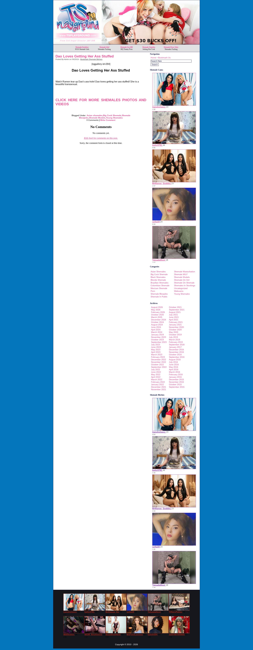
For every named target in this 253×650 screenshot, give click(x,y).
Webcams (178, 291)
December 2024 (158, 319)
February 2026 (158, 312)
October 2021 (175, 307)
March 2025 (156, 317)
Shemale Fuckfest (82, 47)
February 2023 (158, 357)
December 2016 (176, 349)
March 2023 (156, 354)
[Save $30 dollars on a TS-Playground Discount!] (126, 43)
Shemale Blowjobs (159, 294)
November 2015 (176, 382)
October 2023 (157, 339)
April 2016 (173, 369)
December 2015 (176, 379)
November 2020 (176, 327)
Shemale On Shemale (184, 283)
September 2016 (176, 357)
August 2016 (175, 359)
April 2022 (155, 377)
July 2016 (173, 362)
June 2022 (156, 372)
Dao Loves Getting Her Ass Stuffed (84, 56)
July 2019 (173, 337)
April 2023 (155, 352)
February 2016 (176, 374)
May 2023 (155, 349)
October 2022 (157, 364)
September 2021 (176, 310)
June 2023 (156, 347)
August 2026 (157, 307)
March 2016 (174, 372)
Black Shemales (158, 277)
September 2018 (176, 344)
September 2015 (176, 387)
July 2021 (173, 314)
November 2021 (158, 389)
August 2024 (157, 324)
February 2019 (176, 342)
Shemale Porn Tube (171, 47)
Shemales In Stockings (184, 285)
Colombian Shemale (160, 285)
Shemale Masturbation (184, 271)
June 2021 (174, 317)
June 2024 (156, 327)
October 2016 (175, 354)
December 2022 (158, 359)
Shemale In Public (159, 296)
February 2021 (176, 322)
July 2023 (155, 344)
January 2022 (157, 384)
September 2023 (159, 342)
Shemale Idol (104, 47)
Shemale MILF (181, 274)
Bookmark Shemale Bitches (91, 59)
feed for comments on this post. (101, 138)
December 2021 (158, 387)
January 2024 (157, 334)
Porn (153, 291)
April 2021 (173, 319)
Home (153, 57)
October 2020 (175, 329)
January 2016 (175, 377)
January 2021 (175, 324)
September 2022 (159, 367)
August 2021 (175, 312)
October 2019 (175, 334)
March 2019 (174, 339)
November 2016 (176, 352)
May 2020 (173, 332)
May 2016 (173, 367)
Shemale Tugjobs (148, 47)
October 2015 (175, 384)
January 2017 (175, 347)
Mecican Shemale (159, 288)
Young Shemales (114, 118)
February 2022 (158, 382)
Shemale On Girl (181, 280)
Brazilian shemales (159, 283)
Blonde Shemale (158, 280)
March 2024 (156, 332)
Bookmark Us (164, 57)
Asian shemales (94, 115)
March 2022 (156, 379)
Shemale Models (97, 118)
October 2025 (157, 314)
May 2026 (155, 310)
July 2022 (155, 369)
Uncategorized (181, 288)
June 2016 (174, 364)
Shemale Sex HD (126, 47)
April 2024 (155, 329)
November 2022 (158, 362)
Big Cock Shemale (112, 115)
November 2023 (158, 337)
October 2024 (157, 322)
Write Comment (107, 120)
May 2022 (155, 374)
